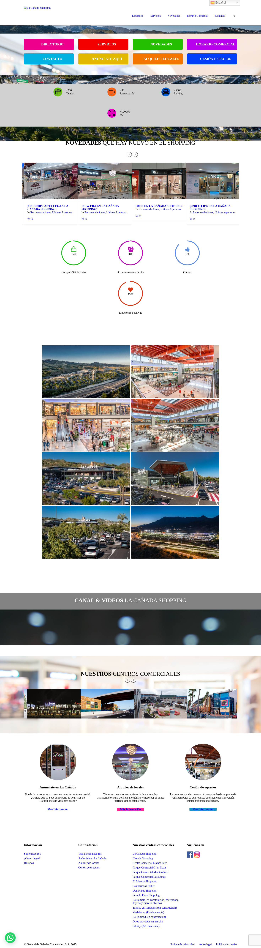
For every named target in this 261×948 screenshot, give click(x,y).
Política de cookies (226, 944)
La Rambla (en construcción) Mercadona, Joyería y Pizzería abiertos (156, 901)
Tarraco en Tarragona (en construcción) (155, 907)
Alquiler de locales (88, 862)
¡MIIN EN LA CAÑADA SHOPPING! (105, 205)
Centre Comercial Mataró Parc (150, 862)
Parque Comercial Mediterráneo (150, 872)
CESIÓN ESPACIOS (215, 59)
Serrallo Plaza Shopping (146, 895)
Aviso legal (205, 944)
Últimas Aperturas (62, 212)
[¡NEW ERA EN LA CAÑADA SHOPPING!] (51, 181)
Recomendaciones (41, 212)
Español (220, 2)
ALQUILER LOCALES (161, 59)
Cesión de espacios (89, 867)
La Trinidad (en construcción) (149, 916)
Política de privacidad (182, 944)
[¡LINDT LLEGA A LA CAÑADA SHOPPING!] (213, 181)
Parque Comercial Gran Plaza (149, 867)
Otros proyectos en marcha (148, 921)
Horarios (29, 862)
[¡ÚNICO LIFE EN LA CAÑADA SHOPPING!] (159, 181)
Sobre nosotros (32, 853)
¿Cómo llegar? (32, 858)
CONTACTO (52, 59)
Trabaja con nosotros (90, 853)
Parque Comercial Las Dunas (149, 876)
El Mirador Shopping (144, 881)
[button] (10, 937)
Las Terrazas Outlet (143, 885)
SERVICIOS (106, 44)
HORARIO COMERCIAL (215, 44)
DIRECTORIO (52, 44)
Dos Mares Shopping (144, 890)
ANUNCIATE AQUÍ (107, 59)
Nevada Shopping (143, 858)
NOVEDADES (161, 44)
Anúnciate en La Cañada (92, 858)
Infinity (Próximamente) (146, 926)
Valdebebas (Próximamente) (148, 912)
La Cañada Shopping (144, 853)
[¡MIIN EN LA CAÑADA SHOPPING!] (105, 181)
